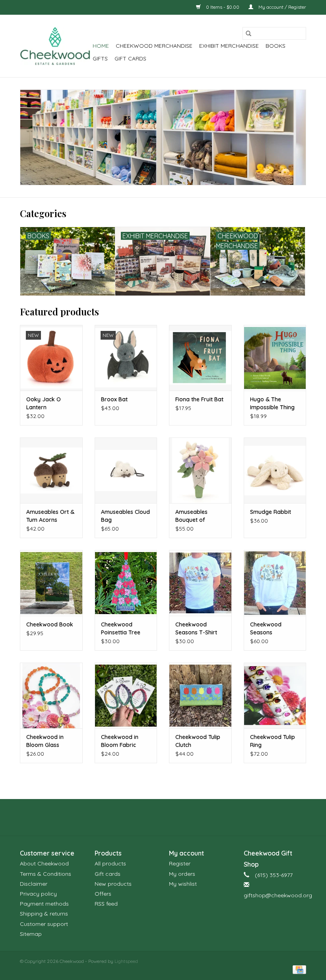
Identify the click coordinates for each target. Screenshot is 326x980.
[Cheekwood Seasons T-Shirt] (200, 583)
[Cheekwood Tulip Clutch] (200, 695)
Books (275, 45)
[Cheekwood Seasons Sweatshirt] (275, 583)
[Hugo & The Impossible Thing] (275, 358)
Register (179, 863)
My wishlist (183, 883)
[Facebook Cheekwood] (148, 817)
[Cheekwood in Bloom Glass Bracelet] (51, 695)
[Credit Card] (298, 969)
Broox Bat (114, 399)
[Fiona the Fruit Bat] (200, 358)
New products (113, 883)
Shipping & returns (44, 913)
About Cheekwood (44, 863)
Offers (103, 893)
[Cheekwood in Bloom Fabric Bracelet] (126, 695)
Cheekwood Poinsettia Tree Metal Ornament (122, 628)
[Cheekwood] (55, 46)
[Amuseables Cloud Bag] (126, 470)
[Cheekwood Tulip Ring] (275, 695)
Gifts (100, 58)
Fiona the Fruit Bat (199, 399)
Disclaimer (33, 883)
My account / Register (281, 7)
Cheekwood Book (49, 624)
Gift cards (130, 58)
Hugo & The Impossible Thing (272, 403)
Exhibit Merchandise (229, 45)
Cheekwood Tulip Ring (272, 741)
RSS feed (106, 903)
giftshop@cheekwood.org (278, 895)
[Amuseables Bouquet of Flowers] (200, 470)
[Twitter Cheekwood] (163, 817)
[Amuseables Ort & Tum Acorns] (51, 470)
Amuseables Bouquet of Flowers (191, 516)
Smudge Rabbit (270, 511)
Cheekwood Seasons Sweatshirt (265, 628)
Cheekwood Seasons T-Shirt (196, 628)
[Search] (248, 33)
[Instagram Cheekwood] (177, 817)
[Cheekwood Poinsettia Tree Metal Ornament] (126, 583)
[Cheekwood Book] (51, 583)
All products (110, 863)
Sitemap (31, 933)
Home (101, 45)
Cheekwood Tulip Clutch (197, 741)
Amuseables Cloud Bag (125, 515)
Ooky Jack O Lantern (43, 403)
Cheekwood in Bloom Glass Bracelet (45, 741)
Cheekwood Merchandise (154, 45)
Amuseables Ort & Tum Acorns (50, 515)
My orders (182, 873)
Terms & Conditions (45, 873)
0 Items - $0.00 (223, 7)
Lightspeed (126, 961)
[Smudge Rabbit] (275, 470)
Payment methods (44, 903)
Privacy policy (38, 893)
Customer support (44, 924)
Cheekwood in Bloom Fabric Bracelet (119, 741)
